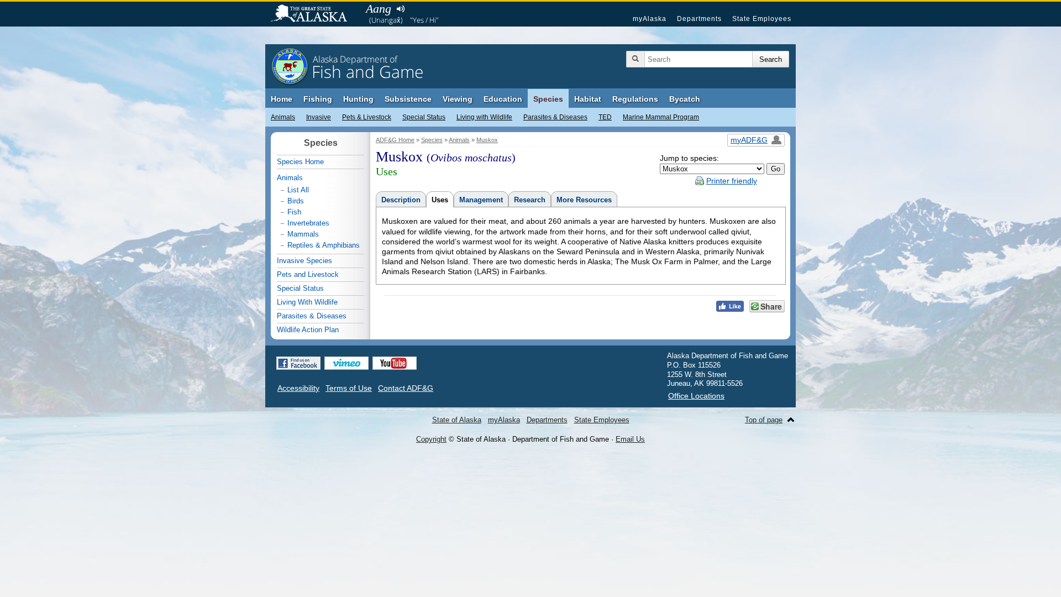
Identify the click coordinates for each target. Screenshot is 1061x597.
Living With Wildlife (307, 302)
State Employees (761, 19)
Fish (294, 212)
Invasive (318, 117)
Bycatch (684, 99)
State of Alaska (314, 14)
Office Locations (696, 395)
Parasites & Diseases (555, 117)
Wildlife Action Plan (308, 330)
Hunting (358, 99)
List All (298, 190)
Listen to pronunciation (400, 8)
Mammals (303, 234)
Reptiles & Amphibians (323, 245)
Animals (283, 117)
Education (503, 99)
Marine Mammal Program (661, 117)
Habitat (587, 99)
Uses (440, 200)
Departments (699, 19)
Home (281, 99)
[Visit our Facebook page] (298, 363)
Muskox (487, 140)
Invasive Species (304, 260)
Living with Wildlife (484, 117)
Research (529, 200)
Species (548, 99)
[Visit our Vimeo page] (346, 363)
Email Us (630, 439)
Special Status (423, 117)
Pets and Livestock (308, 274)
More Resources (584, 200)
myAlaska (649, 19)
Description (401, 200)
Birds (295, 201)
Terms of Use (348, 388)
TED (605, 117)
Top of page (763, 420)
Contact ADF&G (405, 388)
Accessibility (298, 388)
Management (481, 200)
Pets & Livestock (366, 117)
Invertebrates (308, 223)
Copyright (431, 439)
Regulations (635, 99)
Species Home (300, 162)
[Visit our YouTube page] (394, 363)
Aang (378, 8)
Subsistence (408, 99)
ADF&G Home (395, 140)
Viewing (457, 99)
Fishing (317, 99)
